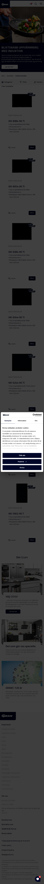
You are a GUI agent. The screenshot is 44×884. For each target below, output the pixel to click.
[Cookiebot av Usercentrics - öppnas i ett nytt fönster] (33, 415)
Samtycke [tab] (7, 421)
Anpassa (21, 461)
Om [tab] (36, 421)
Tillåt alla (22, 455)
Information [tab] (22, 421)
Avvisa (22, 467)
